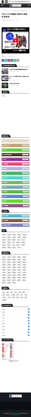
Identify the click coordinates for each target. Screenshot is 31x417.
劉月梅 (9, 234)
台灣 (6, 56)
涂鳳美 (9, 272)
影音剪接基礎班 (14, 154)
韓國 (26, 297)
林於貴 (14, 240)
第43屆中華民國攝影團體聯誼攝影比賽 (18, 69)
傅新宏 (14, 257)
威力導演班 (14, 145)
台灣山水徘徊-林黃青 (14, 83)
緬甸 (18, 297)
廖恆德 (5, 10)
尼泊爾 (13, 295)
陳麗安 (24, 280)
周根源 (14, 237)
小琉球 (3, 297)
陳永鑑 (23, 245)
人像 (14, 150)
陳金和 (19, 280)
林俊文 (9, 267)
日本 (16, 292)
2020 (15, 323)
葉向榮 (14, 275)
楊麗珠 (14, 270)
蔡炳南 (19, 275)
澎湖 (18, 295)
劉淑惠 (24, 257)
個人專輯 (14, 216)
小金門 (9, 297)
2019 (15, 326)
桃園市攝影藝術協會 (7, 20)
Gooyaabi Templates (15, 414)
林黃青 (3, 270)
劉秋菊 (3, 259)
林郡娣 (19, 267)
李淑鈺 (3, 267)
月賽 (14, 196)
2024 (15, 315)
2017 (15, 332)
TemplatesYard (16, 413)
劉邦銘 (9, 259)
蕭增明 (24, 275)
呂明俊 (9, 237)
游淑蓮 (14, 272)
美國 (20, 292)
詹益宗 (23, 242)
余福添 (9, 257)
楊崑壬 (9, 270)
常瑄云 (3, 262)
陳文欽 (18, 245)
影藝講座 (14, 205)
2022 (15, 318)
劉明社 (19, 257)
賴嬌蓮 (14, 277)
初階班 (14, 182)
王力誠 (19, 272)
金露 (14, 245)
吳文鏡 (3, 237)
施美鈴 (3, 240)
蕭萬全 (18, 242)
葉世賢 (9, 242)
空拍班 (14, 178)
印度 (26, 295)
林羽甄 (14, 267)
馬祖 (3, 295)
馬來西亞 (4, 300)
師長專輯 (14, 220)
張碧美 (3, 264)
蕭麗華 (3, 277)
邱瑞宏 (3, 245)
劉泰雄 (14, 234)
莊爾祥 (3, 275)
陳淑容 (9, 280)
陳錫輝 (3, 247)
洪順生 (3, 272)
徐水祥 (19, 264)
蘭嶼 (24, 292)
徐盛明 (24, 264)
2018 (15, 329)
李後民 (9, 240)
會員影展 (14, 164)
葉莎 (14, 242)
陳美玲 (14, 280)
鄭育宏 (9, 245)
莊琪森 (9, 275)
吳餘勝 (14, 259)
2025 (15, 312)
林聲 (19, 240)
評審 (14, 159)
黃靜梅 (14, 282)
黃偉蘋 (9, 282)
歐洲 (12, 292)
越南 (22, 297)
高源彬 (9, 247)
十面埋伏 (25, 234)
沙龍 (14, 187)
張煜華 (24, 262)
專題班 (14, 168)
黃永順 (14, 247)
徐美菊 (24, 237)
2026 (15, 309)
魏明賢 (3, 282)
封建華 (19, 237)
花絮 (9, 56)
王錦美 (24, 272)
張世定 (14, 262)
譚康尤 (9, 277)
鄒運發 (19, 277)
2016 (15, 335)
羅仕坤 (3, 242)
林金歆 (24, 267)
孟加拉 (8, 295)
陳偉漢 (3, 280)
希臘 (14, 297)
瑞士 (22, 295)
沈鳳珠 (24, 270)
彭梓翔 (9, 264)
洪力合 (23, 240)
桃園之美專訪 (14, 225)
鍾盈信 (24, 277)
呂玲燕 (24, 259)
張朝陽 (19, 262)
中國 (8, 292)
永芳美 (19, 270)
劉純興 (19, 234)
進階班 (14, 191)
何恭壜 (3, 234)
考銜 (14, 173)
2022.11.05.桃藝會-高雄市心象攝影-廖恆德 (19, 77)
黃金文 (19, 247)
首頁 (3, 10)
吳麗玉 (19, 259)
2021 (15, 321)
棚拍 (14, 201)
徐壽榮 (14, 264)
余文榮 (3, 257)
